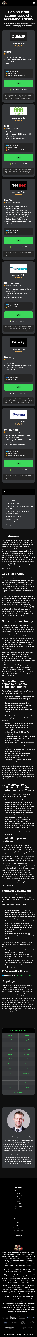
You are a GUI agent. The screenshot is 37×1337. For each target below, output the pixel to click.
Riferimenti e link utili (12, 522)
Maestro (10, 1054)
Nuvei (26, 1082)
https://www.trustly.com (23, 975)
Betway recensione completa (13, 359)
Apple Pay (10, 1040)
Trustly (10, 1073)
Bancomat (27, 1049)
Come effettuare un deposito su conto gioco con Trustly (19, 507)
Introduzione (9, 498)
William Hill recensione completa (14, 432)
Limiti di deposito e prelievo (14, 516)
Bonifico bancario (18, 1092)
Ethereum (27, 1063)
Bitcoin (10, 1063)
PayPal (10, 1035)
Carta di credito (26, 1078)
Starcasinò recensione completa (14, 285)
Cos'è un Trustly (11, 500)
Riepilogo (9, 525)
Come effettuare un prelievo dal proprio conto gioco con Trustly (18, 512)
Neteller (27, 1059)
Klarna (27, 1087)
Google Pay (27, 1040)
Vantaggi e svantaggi (12, 519)
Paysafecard (26, 1073)
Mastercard (10, 1044)
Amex (10, 1049)
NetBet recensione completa (13, 202)
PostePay (27, 1035)
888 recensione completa (12, 128)
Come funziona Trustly (13, 503)
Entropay (26, 1054)
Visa (27, 1044)
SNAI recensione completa (12, 54)
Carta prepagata (10, 1082)
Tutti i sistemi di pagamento (18, 1030)
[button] (33, 3)
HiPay (10, 1087)
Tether (10, 1068)
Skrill (10, 1059)
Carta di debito (10, 1078)
